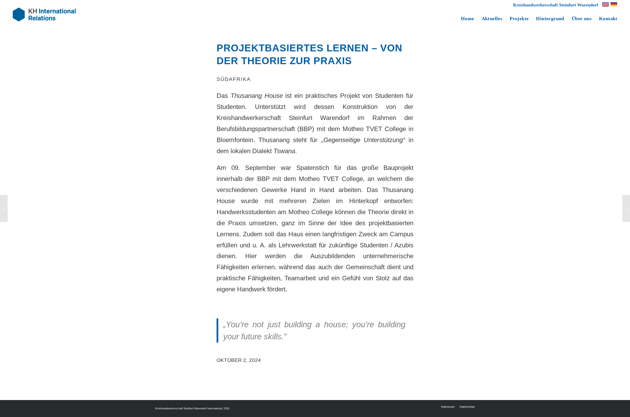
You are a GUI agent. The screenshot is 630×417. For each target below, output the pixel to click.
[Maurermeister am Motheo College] (626, 208)
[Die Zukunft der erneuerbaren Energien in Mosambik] (4, 208)
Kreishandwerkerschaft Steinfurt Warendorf (555, 4)
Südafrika (234, 79)
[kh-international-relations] (44, 14)
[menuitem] (554, 4)
